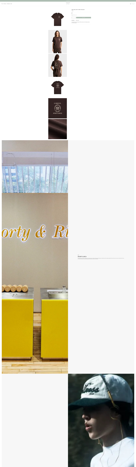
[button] (2, 3)
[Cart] (134, 3)
